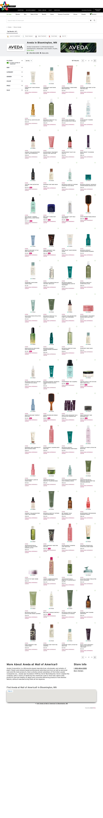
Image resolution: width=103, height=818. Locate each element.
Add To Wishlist (39, 65)
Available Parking (86, 10)
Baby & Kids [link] (34, 14)
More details (78, 671)
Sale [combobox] (8, 90)
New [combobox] (8, 67)
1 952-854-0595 (34, 53)
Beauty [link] (44, 14)
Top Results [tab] (12, 31)
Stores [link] (75, 14)
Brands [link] (84, 14)
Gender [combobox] (9, 76)
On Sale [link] (9, 14)
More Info (45, 53)
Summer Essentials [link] (63, 14)
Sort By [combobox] (28, 60)
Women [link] (18, 14)
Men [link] (25, 14)
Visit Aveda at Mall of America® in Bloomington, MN (52, 703)
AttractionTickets (98, 10)
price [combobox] (8, 85)
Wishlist (94, 14)
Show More (30, 50)
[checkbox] (14, 36)
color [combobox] (9, 81)
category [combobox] (10, 72)
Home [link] (52, 14)
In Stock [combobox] (9, 60)
